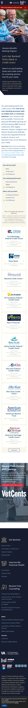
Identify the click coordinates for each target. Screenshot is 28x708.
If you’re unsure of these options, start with (13, 153)
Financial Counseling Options (10, 594)
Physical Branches (11, 182)
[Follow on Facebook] (16, 666)
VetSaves (4, 576)
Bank (7, 169)
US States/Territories (12, 195)
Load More (14, 450)
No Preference (10, 174)
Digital (8, 184)
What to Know (5, 545)
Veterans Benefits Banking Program (12, 620)
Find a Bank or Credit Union (10, 549)
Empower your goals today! (12, 485)
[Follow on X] (19, 666)
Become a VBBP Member (9, 642)
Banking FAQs (5, 555)
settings (16, 702)
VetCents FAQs (6, 573)
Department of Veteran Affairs (10, 623)
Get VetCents (5, 570)
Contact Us (4, 638)
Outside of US (10, 197)
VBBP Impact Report (7, 631)
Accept (4, 705)
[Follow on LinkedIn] (22, 666)
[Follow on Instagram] (25, 666)
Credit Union (10, 171)
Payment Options (6, 552)
